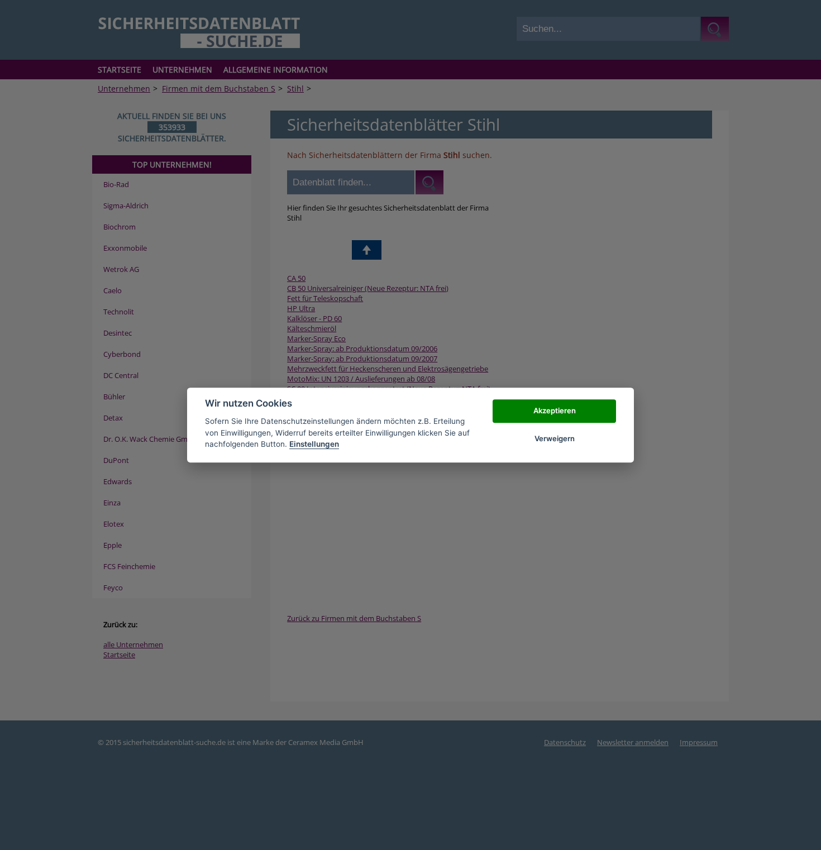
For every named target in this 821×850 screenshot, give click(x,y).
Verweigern (554, 438)
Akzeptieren (554, 410)
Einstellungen (314, 444)
